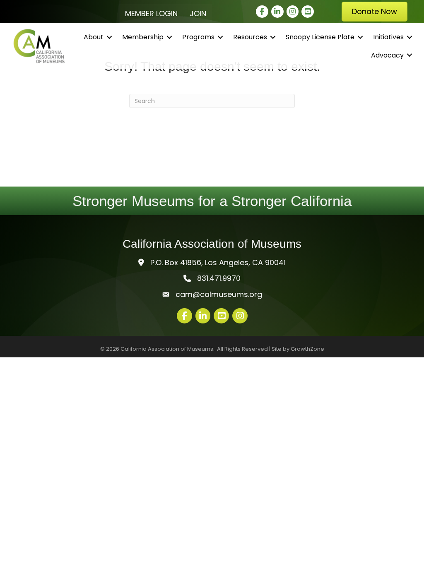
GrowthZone (307, 349)
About (94, 37)
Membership (143, 37)
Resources (250, 37)
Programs (198, 37)
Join (198, 13)
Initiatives (388, 37)
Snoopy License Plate (320, 37)
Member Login (151, 13)
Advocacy (387, 55)
